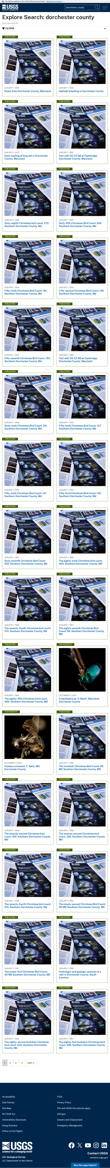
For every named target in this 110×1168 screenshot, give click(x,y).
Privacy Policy (64, 1102)
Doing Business (9, 1125)
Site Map (6, 1108)
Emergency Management (69, 1125)
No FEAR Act (8, 1114)
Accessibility (8, 1097)
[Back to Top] (100, 1158)
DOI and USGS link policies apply (74, 1108)
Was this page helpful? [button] (85, 1165)
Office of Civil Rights (12, 1131)
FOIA (59, 1097)
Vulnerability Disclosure (14, 1120)
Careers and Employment (69, 1120)
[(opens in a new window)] (71, 1145)
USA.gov (61, 1114)
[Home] (10, 10)
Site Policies (8, 1102)
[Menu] (105, 8)
